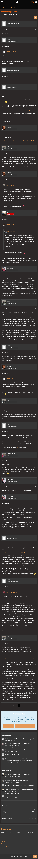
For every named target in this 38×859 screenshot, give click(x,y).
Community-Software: (19, 856)
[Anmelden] (16, 2)
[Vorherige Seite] (10, 705)
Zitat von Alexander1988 (12, 51)
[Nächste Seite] (27, 705)
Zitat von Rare (10, 185)
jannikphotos (32, 818)
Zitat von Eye (9, 378)
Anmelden (9, 726)
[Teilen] (35, 17)
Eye (17, 447)
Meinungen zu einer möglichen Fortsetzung (17, 749)
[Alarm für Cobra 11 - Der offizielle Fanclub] (32, 2)
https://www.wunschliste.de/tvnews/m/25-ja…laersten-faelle (18, 658)
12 (24, 705)
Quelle (9, 519)
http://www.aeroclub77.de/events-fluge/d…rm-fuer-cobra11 (18, 141)
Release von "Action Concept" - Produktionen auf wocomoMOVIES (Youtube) (18, 744)
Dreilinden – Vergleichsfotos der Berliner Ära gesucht (19, 739)
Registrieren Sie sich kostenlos (13, 719)
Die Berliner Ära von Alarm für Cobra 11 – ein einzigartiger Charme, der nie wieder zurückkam (18, 759)
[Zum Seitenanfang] (35, 856)
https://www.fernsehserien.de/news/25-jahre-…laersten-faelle (19, 552)
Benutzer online (6, 829)
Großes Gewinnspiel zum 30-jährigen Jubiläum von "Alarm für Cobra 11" (19, 790)
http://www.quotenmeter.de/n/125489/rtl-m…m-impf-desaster (19, 110)
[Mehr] (35, 29)
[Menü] (2, 2)
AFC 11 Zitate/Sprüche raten (13, 796)
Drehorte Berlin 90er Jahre (12, 754)
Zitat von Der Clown (11, 592)
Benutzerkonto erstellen (25, 726)
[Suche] (36, 2)
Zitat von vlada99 (10, 224)
